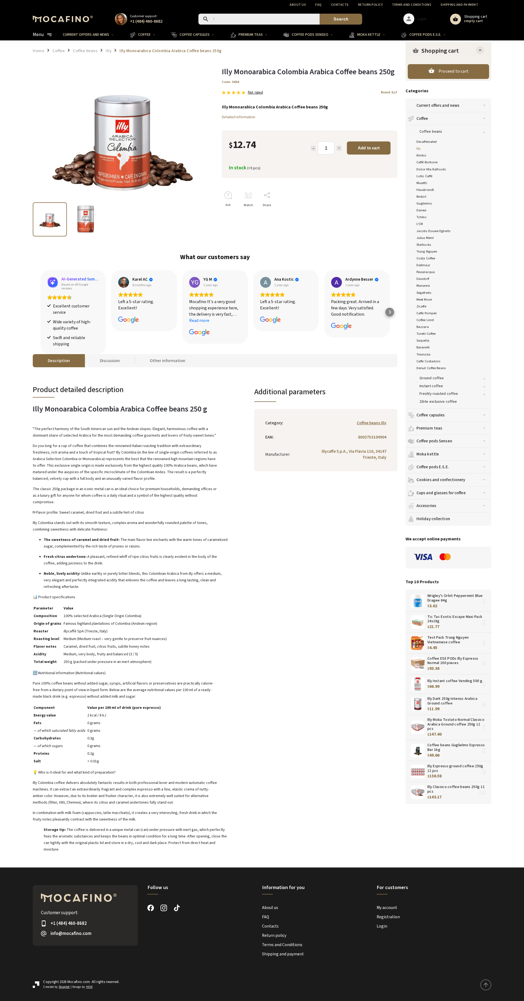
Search (341, 19)
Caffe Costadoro (428, 361)
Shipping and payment (459, 4)
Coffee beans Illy (371, 423)
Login (382, 926)
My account (387, 908)
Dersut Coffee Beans (431, 368)
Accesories (426, 506)
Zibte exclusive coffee (438, 401)
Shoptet (64, 987)
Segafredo (423, 292)
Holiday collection (433, 519)
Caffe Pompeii (426, 313)
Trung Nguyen (426, 251)
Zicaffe (421, 306)
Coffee (422, 119)
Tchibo (421, 217)
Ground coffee (431, 378)
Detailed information (238, 117)
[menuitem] (92, 34)
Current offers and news (437, 105)
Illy (418, 148)
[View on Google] (123, 282)
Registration (388, 917)
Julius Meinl (425, 237)
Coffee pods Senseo (434, 441)
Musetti (421, 182)
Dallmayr (423, 265)
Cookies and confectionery (440, 480)
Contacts (340, 4)
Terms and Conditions (411, 4)
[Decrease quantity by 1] (313, 148)
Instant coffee (431, 386)
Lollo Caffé (424, 176)
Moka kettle (427, 454)
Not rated (255, 92)
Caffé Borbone (426, 162)
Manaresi (423, 285)
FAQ (318, 4)
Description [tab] (59, 361)
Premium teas (429, 428)
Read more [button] (199, 321)
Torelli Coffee (426, 333)
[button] (40, 312)
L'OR (419, 223)
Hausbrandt (425, 189)
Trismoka (423, 354)
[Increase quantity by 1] (339, 148)
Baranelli (423, 347)
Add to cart (369, 148)
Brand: (389, 92)
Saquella (422, 340)
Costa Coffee (425, 258)
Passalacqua (425, 272)
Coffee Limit (425, 320)
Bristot (421, 196)
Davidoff (422, 278)
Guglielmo (424, 203)
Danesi (421, 210)
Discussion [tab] (110, 361)
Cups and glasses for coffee (441, 493)
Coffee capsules (430, 415)
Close (381, 214)
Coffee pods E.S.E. (432, 467)
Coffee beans (430, 131)
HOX (89, 987)
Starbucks (423, 244)
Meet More (424, 299)
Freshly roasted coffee (438, 393)
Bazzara (422, 326)
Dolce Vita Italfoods (431, 169)
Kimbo (421, 155)
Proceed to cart (454, 71)
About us (298, 4)
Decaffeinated (426, 141)
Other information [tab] (167, 361)
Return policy (370, 4)
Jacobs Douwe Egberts (433, 231)
